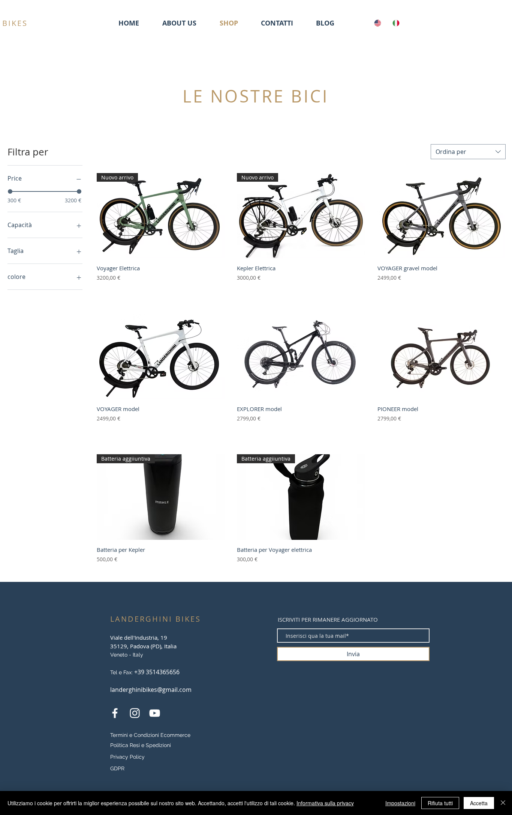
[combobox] (468, 151)
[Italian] (395, 23)
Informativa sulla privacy (325, 803)
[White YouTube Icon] (154, 713)
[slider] (10, 191)
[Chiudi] (503, 803)
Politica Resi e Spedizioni (140, 745)
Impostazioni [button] (400, 803)
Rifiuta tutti (440, 803)
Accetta (479, 803)
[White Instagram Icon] (134, 713)
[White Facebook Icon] (114, 713)
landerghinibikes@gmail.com (151, 689)
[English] (377, 23)
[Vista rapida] (441, 216)
